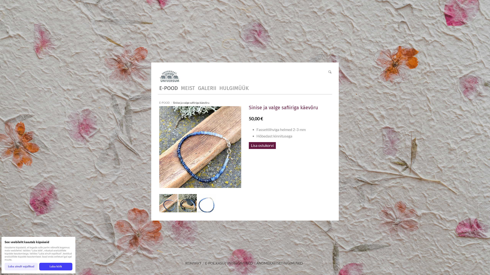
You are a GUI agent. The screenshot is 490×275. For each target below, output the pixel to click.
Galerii (207, 88)
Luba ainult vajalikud (21, 266)
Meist (188, 88)
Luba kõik (56, 266)
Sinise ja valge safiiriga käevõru (191, 102)
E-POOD (168, 88)
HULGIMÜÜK (234, 88)
